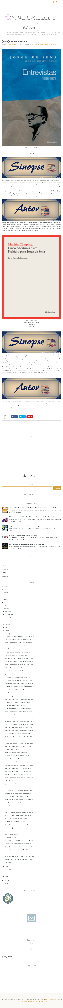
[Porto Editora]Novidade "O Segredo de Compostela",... (19, 774)
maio (6, 634)
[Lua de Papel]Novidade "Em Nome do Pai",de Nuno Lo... (19, 762)
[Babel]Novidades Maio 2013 (12, 809)
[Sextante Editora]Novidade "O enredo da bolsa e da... (19, 683)
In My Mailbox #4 (9, 862)
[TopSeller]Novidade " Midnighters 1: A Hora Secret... (18, 815)
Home (3, 562)
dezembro (8, 611)
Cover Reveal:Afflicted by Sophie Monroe (16, 752)
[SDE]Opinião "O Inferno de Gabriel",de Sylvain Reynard (25, 526)
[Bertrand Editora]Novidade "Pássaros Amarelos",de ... (19, 699)
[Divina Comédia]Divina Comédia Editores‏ (16, 740)
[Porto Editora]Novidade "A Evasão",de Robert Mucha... (19, 664)
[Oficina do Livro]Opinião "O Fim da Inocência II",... (18, 671)
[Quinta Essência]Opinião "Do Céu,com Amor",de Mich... (19, 856)
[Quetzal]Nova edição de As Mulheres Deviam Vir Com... (19, 721)
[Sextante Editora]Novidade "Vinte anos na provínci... (18, 758)
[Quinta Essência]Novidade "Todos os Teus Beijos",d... (18, 736)
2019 (5, 589)
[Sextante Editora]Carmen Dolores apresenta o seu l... (19, 793)
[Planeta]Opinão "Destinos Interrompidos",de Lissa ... (18, 831)
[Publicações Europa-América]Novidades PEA (17, 655)
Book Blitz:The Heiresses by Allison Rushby (16, 818)
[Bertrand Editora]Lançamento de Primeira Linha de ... (19, 824)
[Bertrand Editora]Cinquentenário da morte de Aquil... (19, 727)
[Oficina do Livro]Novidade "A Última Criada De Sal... (18, 755)
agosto (7, 624)
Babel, (39, 44)
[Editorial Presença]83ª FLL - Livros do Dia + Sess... (18, 689)
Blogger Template (24, 1001)
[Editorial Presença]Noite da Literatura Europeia (17, 702)
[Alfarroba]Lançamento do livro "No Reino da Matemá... (19, 658)
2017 (5, 596)
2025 (5, 586)
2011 (5, 883)
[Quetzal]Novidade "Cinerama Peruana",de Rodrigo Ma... (20, 674)
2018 (5, 592)
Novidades (5, 569)
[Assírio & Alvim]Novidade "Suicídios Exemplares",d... (18, 771)
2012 (5, 880)
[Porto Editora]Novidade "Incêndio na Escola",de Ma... (19, 715)
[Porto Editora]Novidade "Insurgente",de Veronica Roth (19, 853)
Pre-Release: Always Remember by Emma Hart (17, 796)
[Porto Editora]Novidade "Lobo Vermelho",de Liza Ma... (19, 724)
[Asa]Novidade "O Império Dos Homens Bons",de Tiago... (19, 718)
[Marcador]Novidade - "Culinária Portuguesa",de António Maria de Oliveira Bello (32, 507)
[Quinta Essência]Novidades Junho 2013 (15, 705)
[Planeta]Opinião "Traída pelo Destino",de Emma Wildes (19, 636)
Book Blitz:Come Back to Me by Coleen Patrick (17, 849)
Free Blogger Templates (39, 1001)
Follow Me (4, 960)
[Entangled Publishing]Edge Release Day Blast (23, 535)
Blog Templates (50, 999)
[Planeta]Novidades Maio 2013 (12, 749)
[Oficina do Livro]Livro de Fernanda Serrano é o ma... (18, 686)
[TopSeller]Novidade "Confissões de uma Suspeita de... (19, 812)
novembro (7, 614)
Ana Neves (12, 44)
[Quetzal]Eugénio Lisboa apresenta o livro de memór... (19, 784)
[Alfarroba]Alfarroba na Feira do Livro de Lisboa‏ (17, 693)
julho (6, 627)
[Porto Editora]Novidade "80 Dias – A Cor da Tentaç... (18, 711)
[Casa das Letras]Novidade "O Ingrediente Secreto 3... (19, 639)
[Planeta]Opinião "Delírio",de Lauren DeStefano (17, 677)
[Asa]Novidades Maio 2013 (11, 834)
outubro (7, 617)
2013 (5, 608)
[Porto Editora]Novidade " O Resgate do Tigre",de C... (19, 743)
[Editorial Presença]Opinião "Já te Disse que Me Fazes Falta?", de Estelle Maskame (33, 516)
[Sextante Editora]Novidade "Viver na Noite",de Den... (19, 859)
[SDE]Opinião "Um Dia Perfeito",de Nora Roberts (17, 733)
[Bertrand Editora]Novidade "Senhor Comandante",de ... (19, 846)
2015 (5, 602)
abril (6, 866)
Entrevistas (5, 576)
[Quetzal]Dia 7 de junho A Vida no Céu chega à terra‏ (18, 680)
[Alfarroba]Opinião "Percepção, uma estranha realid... (19, 649)
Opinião (4, 565)
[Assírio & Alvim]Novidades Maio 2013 (14, 828)
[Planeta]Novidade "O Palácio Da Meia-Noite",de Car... (19, 652)
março (6, 869)
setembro (7, 621)
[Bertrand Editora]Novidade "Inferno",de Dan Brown (18, 768)
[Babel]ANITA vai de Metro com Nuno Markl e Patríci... (19, 667)
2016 (5, 599)
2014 (5, 605)
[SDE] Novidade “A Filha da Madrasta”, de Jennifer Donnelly (26, 544)
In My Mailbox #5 (9, 780)
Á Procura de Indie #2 (10, 837)
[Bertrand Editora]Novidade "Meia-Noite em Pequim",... (19, 746)
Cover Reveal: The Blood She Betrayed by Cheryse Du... (19, 799)
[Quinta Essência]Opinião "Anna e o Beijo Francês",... (18, 708)
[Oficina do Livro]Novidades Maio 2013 (15, 821)
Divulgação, (45, 44)
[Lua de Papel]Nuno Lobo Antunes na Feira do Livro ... (19, 645)
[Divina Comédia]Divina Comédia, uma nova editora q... (19, 661)
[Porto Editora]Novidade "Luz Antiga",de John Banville (19, 802)
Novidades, (52, 44)
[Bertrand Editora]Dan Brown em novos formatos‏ (18, 806)
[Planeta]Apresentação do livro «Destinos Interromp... (19, 790)
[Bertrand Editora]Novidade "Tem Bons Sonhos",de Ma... (19, 730)
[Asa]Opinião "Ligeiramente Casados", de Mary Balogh (19, 840)
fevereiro (7, 873)
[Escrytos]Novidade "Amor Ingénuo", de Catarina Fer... (19, 765)
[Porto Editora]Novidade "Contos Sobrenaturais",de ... (19, 642)
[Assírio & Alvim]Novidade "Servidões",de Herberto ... (18, 696)
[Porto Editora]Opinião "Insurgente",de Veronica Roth (19, 777)
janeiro (7, 876)
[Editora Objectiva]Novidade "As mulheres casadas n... (19, 843)
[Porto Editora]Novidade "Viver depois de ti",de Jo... (18, 787)
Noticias (4, 572)
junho (6, 630)
